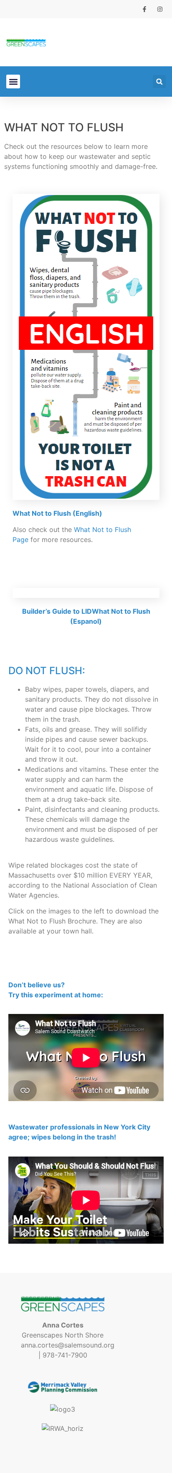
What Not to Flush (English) (57, 513)
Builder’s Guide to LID (57, 611)
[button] (13, 81)
